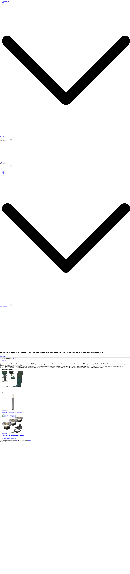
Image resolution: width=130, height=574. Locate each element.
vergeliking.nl (30, 440)
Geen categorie (5, 306)
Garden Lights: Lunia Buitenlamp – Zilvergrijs (12, 412)
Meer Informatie (2, 356)
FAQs (3, 2)
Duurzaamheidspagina (6, 1)
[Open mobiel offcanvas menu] (0, 164)
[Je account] (0, 161)
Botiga (17, 440)
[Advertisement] (65, 149)
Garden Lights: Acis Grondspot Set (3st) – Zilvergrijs (13, 435)
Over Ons (4, 3)
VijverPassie (2, 136)
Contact (3, 5)
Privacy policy (6, 302)
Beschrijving (4, 360)
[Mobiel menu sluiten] (0, 167)
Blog (3, 4)
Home (1, 306)
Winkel (3, 171)
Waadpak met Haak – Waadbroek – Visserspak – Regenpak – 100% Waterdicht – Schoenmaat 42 (22, 389)
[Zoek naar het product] (11, 140)
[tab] (66, 360)
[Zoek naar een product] (1, 157)
